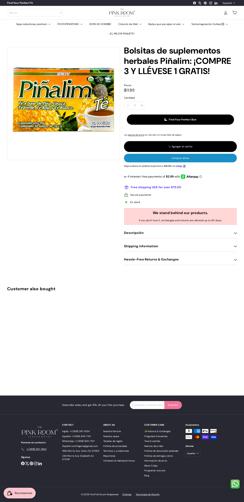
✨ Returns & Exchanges (157, 431)
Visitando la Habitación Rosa (119, 460)
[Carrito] (234, 12)
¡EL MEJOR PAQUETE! (122, 33)
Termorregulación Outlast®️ (208, 24)
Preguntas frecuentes (156, 436)
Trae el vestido (152, 441)
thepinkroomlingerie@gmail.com (80, 446)
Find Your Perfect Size (182, 119)
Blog (146, 475)
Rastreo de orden (153, 446)
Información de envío (155, 460)
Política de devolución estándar (161, 450)
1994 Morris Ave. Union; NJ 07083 (80, 450)
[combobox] (35, 12)
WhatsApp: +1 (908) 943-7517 (78, 441)
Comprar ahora (180, 158)
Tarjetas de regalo (113, 441)
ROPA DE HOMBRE (100, 24)
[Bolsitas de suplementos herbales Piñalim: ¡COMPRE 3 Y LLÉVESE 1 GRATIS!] (24, 341)
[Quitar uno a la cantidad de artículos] (128, 106)
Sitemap (126, 494)
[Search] (61, 12)
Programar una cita (154, 470)
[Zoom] (63, 103)
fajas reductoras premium (32, 24)
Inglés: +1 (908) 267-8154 (76, 431)
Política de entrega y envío (158, 455)
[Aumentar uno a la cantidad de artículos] (142, 106)
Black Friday (151, 465)
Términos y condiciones (116, 450)
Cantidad (129, 97)
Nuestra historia (112, 431)
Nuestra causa (111, 436)
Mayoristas (109, 455)
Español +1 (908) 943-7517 (76, 436)
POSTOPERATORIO (69, 24)
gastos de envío (136, 134)
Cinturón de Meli (128, 24)
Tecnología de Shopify (148, 494)
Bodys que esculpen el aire (164, 24)
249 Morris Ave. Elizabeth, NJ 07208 (78, 457)
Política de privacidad (115, 446)
